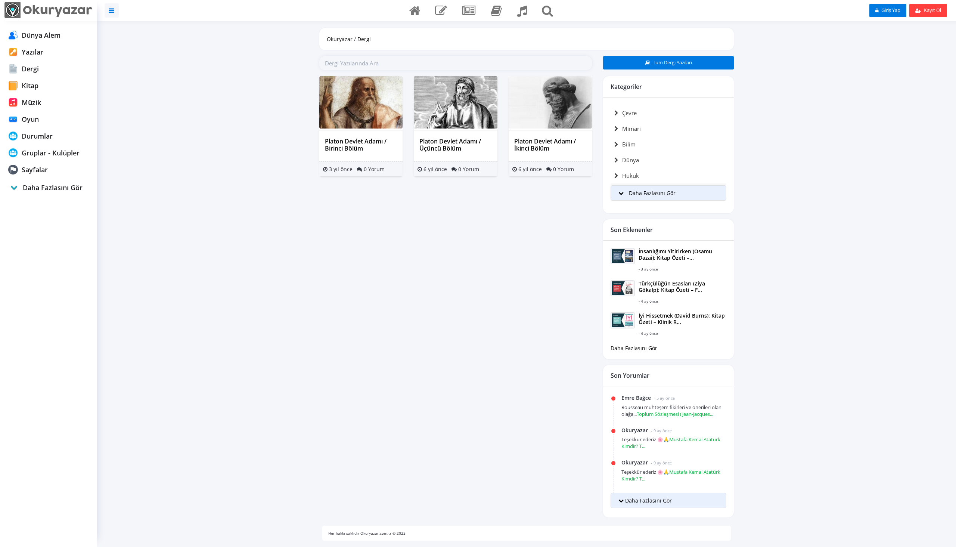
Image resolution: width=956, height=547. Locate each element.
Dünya (630, 160)
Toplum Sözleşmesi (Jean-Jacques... (675, 414)
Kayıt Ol (932, 10)
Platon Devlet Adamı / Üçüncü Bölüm (450, 144)
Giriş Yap (890, 10)
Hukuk (630, 175)
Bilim (629, 144)
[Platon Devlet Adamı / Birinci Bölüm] (361, 101)
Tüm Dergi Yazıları (672, 62)
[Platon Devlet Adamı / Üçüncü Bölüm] (455, 101)
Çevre (629, 113)
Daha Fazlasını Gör (634, 348)
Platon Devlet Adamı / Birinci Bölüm (356, 144)
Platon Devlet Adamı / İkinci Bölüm (545, 144)
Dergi (364, 39)
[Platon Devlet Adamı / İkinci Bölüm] (550, 101)
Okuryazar (340, 39)
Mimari (631, 128)
